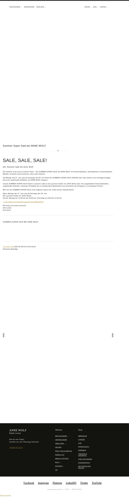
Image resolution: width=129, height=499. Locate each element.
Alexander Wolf (8, 246)
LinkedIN (71, 482)
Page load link (5, 495)
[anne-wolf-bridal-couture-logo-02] (64, 4)
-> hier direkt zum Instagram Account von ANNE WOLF (23, 202)
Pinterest (57, 482)
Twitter (84, 482)
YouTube (97, 482)
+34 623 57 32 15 (15, 448)
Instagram (43, 482)
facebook (29, 482)
